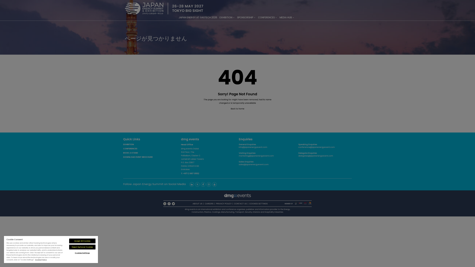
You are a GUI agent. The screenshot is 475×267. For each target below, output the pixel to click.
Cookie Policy (41, 260)
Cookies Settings (82, 253)
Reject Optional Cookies (82, 247)
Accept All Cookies (82, 241)
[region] (51, 249)
